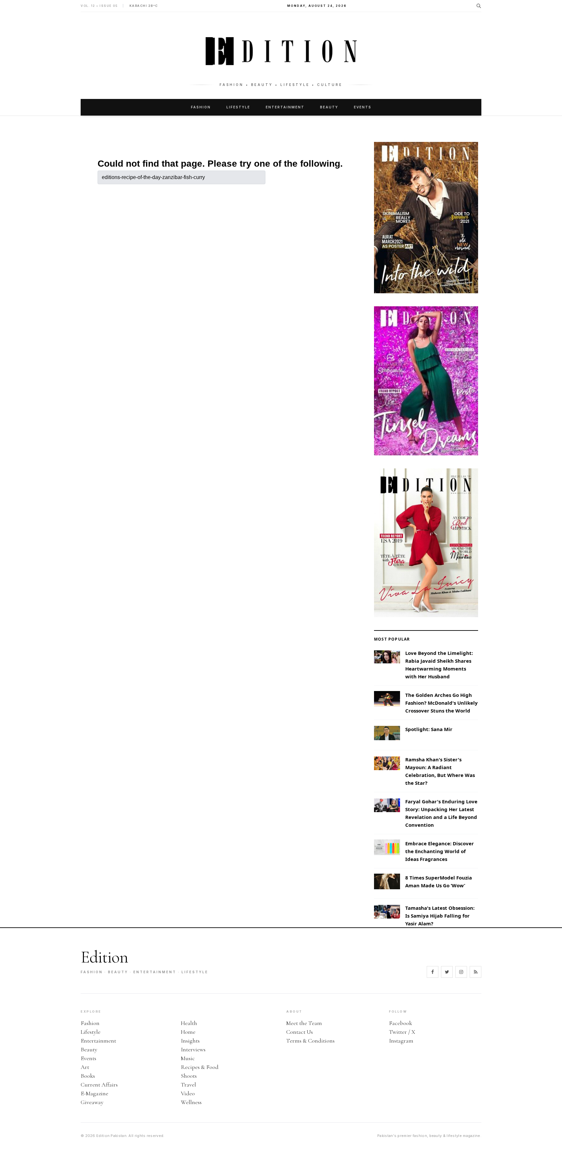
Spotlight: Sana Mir (428, 729)
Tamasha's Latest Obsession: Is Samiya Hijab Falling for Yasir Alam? (440, 916)
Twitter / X (402, 1031)
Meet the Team (304, 1023)
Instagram (401, 1040)
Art (85, 1067)
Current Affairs (99, 1084)
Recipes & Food (200, 1067)
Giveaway (92, 1102)
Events (362, 107)
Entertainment (285, 107)
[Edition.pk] (281, 51)
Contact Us (299, 1031)
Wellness (191, 1102)
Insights (190, 1040)
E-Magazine (94, 1093)
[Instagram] (461, 972)
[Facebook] (432, 972)
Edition (104, 957)
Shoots (189, 1075)
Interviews (193, 1049)
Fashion (201, 107)
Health (189, 1023)
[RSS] (475, 972)
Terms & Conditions (310, 1040)
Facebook (400, 1023)
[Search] (478, 5)
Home (188, 1031)
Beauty (329, 107)
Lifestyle (238, 107)
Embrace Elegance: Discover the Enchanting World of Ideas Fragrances (439, 851)
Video (188, 1093)
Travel (188, 1084)
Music (188, 1058)
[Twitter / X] (447, 972)
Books (88, 1075)
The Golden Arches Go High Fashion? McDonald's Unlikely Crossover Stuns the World (441, 703)
